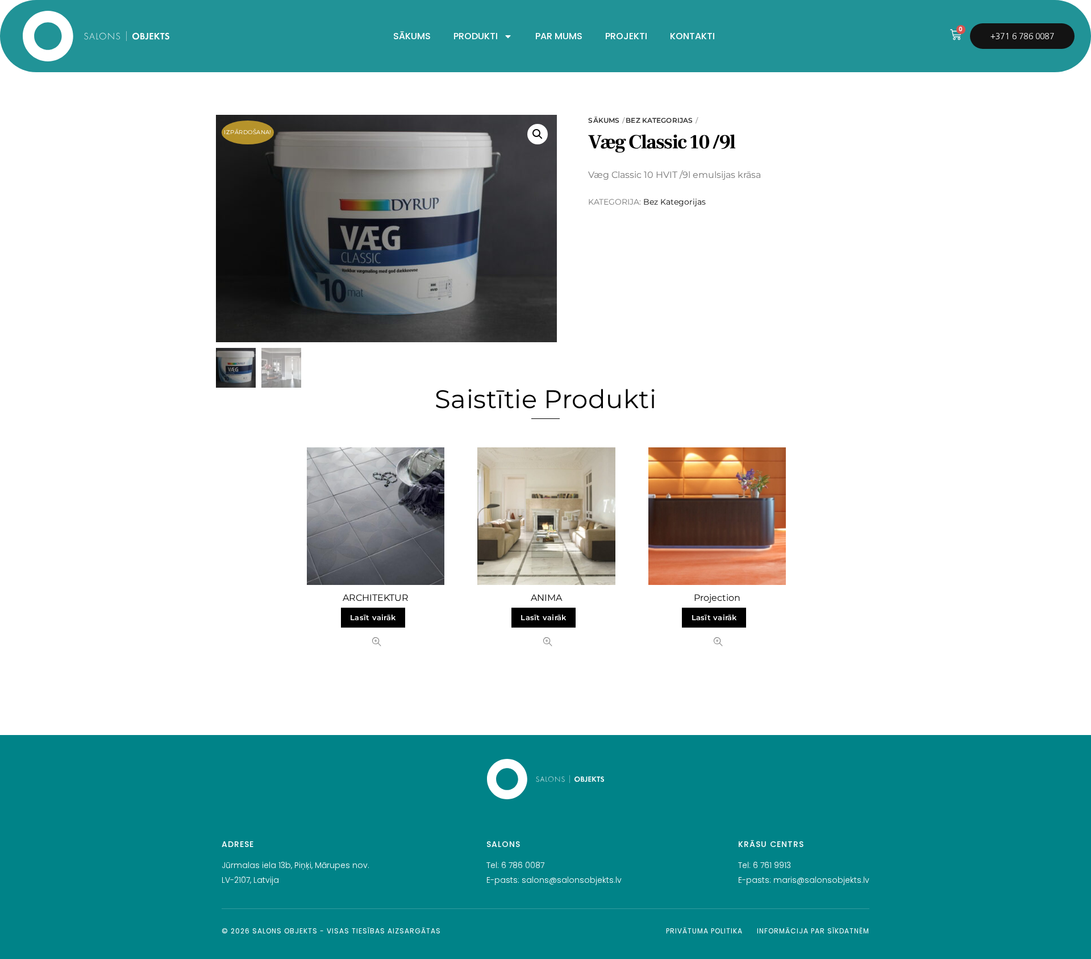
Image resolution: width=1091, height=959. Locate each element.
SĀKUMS (412, 36)
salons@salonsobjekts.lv (572, 880)
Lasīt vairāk (372, 617)
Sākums (603, 120)
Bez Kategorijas (659, 120)
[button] (537, 134)
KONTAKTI (692, 36)
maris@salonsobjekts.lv (821, 880)
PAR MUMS (558, 36)
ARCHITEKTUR (376, 597)
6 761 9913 (772, 865)
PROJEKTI (626, 36)
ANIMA (546, 597)
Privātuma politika (704, 931)
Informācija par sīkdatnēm (813, 931)
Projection (717, 597)
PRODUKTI (475, 36)
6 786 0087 (522, 865)
